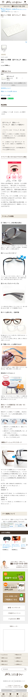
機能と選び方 (5, 661)
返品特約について (6, 88)
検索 (25, 669)
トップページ (5, 654)
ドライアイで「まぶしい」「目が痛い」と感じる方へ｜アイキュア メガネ (13, 10)
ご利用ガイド (19, 664)
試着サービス (5, 657)
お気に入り (17, 695)
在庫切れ (14, 690)
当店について (5, 664)
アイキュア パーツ (5, 10)
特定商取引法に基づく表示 (8, 681)
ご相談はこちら (19, 661)
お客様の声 (18, 657)
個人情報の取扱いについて (20, 681)
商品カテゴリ (19, 654)
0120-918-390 (19, 6)
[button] (1, 544)
